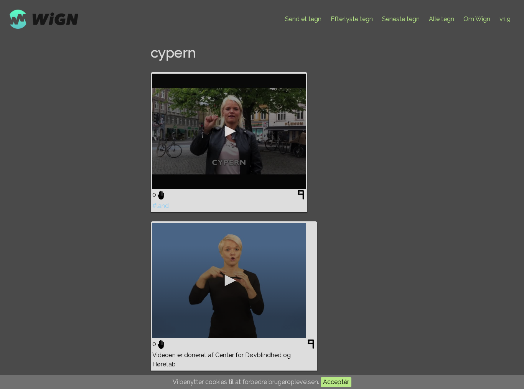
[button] (229, 131)
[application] (229, 131)
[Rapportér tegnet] (302, 196)
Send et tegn (303, 19)
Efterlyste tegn (352, 19)
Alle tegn (441, 19)
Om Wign (476, 19)
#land (160, 205)
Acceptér (336, 382)
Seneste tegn (401, 19)
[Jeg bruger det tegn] (161, 194)
